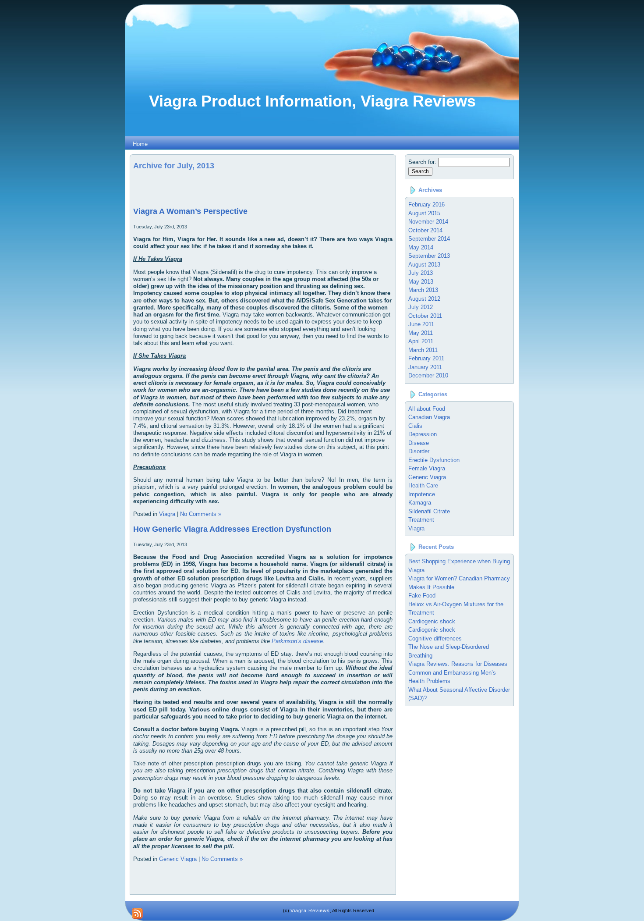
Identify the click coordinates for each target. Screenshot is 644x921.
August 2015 (424, 213)
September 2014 (429, 238)
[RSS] (137, 913)
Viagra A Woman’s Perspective (190, 211)
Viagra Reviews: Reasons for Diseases (457, 664)
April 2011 (420, 341)
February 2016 (426, 204)
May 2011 (420, 333)
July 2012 (420, 307)
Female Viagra (426, 468)
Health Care (423, 485)
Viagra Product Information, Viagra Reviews (312, 101)
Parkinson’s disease (297, 641)
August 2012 (424, 298)
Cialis (415, 426)
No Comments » (200, 514)
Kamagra (419, 502)
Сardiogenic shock (431, 629)
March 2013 (423, 290)
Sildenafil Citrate (429, 511)
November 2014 (428, 221)
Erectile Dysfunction (434, 460)
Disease (418, 443)
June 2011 (421, 324)
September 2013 (429, 255)
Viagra (167, 514)
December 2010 (428, 375)
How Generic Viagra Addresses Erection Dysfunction (232, 529)
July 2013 (420, 273)
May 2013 (420, 281)
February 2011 (426, 358)
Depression (422, 434)
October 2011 (425, 316)
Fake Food (421, 595)
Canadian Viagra (429, 417)
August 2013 (424, 264)
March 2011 (423, 350)
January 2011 (425, 367)
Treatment (421, 519)
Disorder (418, 451)
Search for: (422, 162)
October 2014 (425, 230)
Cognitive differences (435, 638)
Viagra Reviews (310, 910)
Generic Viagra (178, 859)
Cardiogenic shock (431, 621)
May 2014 (420, 247)
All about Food (426, 408)
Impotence (421, 494)
